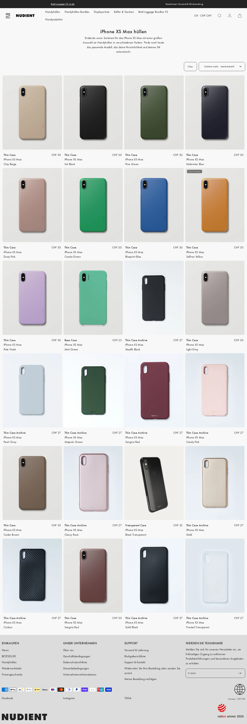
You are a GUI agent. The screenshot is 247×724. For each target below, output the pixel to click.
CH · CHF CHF (203, 16)
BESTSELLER (9, 656)
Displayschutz (102, 12)
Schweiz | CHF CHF (236, 699)
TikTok (127, 698)
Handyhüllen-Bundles (77, 12)
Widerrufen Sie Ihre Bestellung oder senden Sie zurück (152, 670)
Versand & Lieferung (136, 650)
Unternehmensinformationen (79, 674)
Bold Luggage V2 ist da (62, 4)
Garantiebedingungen (76, 668)
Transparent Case (135, 525)
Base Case (71, 340)
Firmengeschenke (12, 674)
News (5, 650)
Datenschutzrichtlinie (75, 662)
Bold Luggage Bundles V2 (153, 12)
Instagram (69, 698)
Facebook (7, 698)
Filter (190, 66)
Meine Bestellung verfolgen (140, 679)
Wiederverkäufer (12, 668)
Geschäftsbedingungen (76, 656)
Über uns (68, 650)
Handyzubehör (54, 19)
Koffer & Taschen (124, 12)
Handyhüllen (52, 12)
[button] (8, 16)
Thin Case (10, 155)
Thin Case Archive (136, 340)
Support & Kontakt (134, 662)
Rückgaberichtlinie (135, 656)
